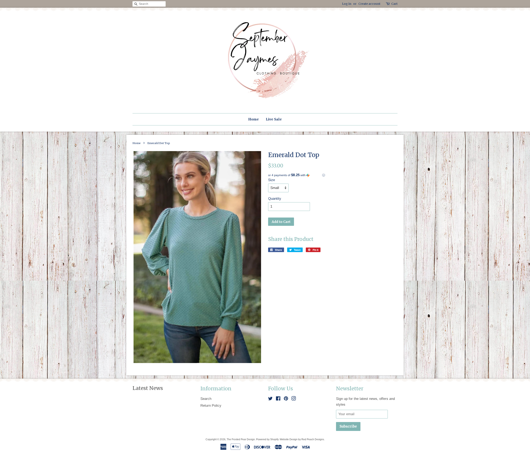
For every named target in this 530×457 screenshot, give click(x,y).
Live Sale (274, 119)
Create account (369, 4)
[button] (333, 175)
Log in (346, 4)
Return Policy (210, 406)
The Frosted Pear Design (241, 439)
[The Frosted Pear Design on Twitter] (270, 399)
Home (253, 119)
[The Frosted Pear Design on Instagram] (293, 399)
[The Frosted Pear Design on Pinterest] (286, 399)
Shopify (274, 439)
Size (271, 180)
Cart (394, 4)
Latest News (147, 388)
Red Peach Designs (312, 439)
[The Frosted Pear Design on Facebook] (278, 399)
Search (205, 399)
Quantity (274, 199)
